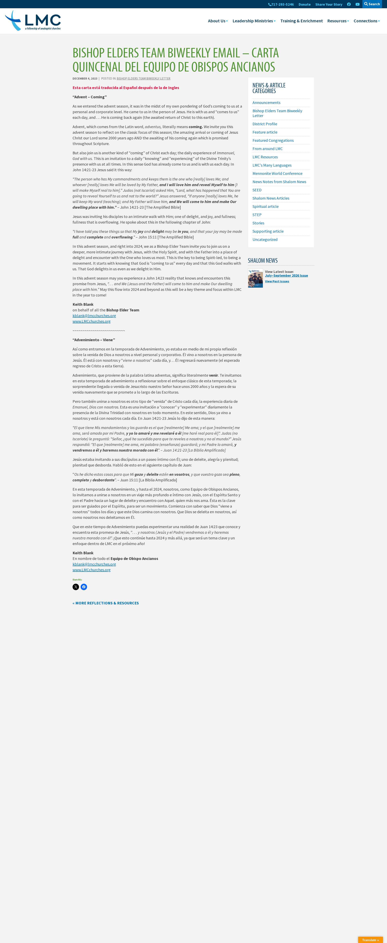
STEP (257, 214)
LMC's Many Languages (272, 165)
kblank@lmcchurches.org (94, 315)
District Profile (265, 123)
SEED (257, 189)
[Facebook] (349, 4)
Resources (336, 21)
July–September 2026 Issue (286, 275)
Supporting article (268, 231)
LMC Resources (265, 156)
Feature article (265, 132)
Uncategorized (265, 239)
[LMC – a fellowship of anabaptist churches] (33, 21)
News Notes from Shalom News (279, 181)
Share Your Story (328, 4)
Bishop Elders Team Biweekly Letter (143, 78)
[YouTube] (358, 4)
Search (374, 4)
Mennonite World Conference (277, 173)
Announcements (266, 102)
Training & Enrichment (301, 21)
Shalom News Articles (271, 198)
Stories (258, 222)
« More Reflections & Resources (106, 602)
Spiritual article (266, 206)
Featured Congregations (273, 140)
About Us (216, 21)
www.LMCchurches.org (92, 321)
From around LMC (268, 148)
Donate (305, 4)
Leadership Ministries (253, 21)
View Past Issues (277, 281)
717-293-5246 (282, 4)
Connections (365, 21)
